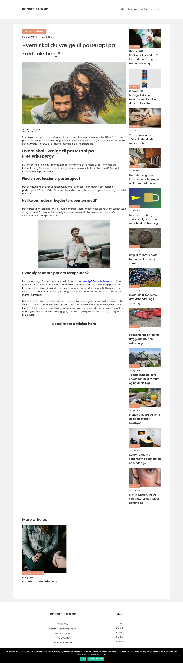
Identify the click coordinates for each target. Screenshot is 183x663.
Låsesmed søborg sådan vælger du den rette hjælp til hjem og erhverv (143, 219)
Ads (122, 9)
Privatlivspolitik (96, 659)
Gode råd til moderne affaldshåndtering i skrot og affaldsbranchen (143, 299)
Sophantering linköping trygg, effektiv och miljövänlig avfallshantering (144, 339)
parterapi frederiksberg (34, 31)
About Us (132, 9)
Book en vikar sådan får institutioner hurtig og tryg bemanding (144, 59)
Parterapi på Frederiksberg (39, 581)
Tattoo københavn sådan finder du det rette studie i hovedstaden (142, 139)
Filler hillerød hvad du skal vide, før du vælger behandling (144, 499)
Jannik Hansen (48, 37)
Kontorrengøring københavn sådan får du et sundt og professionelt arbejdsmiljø (145, 459)
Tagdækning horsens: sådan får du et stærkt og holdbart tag (144, 379)
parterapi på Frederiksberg (93, 281)
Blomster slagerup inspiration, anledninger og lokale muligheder (144, 179)
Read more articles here (74, 323)
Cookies (144, 9)
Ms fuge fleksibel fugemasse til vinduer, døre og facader (143, 99)
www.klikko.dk (65, 642)
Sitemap (120, 641)
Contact (156, 9)
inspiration (134, 47)
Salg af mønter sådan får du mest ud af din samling (143, 259)
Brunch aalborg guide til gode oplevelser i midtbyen (144, 419)
